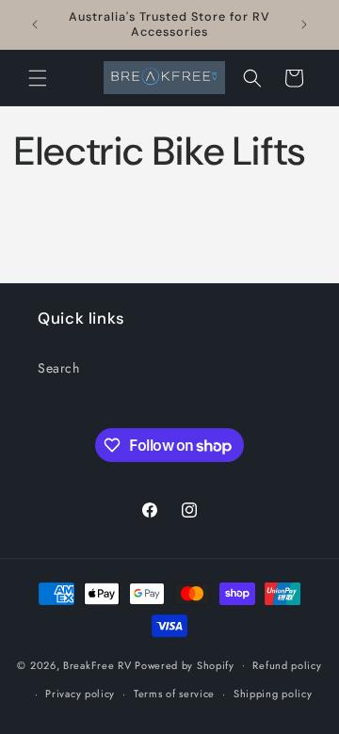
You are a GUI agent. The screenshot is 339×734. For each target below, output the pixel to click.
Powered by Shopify (184, 664)
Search (59, 368)
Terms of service (174, 693)
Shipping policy (273, 693)
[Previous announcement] (35, 24)
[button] (37, 78)
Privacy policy (80, 693)
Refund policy (286, 665)
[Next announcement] (304, 24)
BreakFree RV (97, 664)
